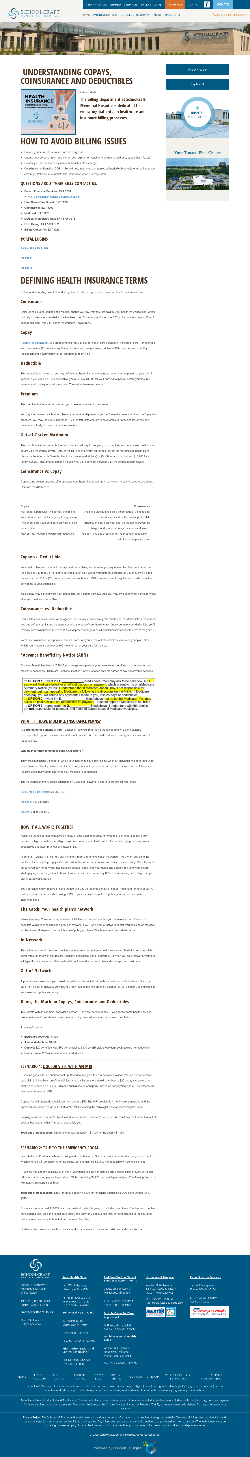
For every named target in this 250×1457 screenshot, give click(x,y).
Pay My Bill (197, 84)
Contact (136, 1376)
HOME (88, 14)
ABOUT (158, 14)
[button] (222, 165)
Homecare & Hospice (160, 1277)
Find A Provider (197, 69)
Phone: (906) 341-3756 (117, 1355)
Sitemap (153, 1376)
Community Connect (124, 4)
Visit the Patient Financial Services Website (54, 196)
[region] (197, 174)
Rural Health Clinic (74, 1277)
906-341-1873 (81, 1359)
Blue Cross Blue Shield (34, 247)
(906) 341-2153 (80, 1301)
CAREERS (170, 14)
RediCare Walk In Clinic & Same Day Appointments (120, 1278)
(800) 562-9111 (83, 1297)
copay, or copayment (35, 342)
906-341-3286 (79, 1332)
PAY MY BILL (175, 4)
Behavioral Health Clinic (78, 1312)
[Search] (180, 15)
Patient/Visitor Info (105, 14)
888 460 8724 (240, 14)
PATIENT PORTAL (151, 4)
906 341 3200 (224, 14)
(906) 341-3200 (39, 1304)
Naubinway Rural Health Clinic (120, 1338)
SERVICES (127, 14)
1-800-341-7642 (166, 1289)
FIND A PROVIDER (97, 4)
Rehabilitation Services (205, 1277)
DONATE (223, 4)
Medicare (26, 267)
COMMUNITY (143, 14)
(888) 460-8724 (41, 1300)
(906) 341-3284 (163, 1293)
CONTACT (194, 4)
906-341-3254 (207, 1289)
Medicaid (26, 257)
